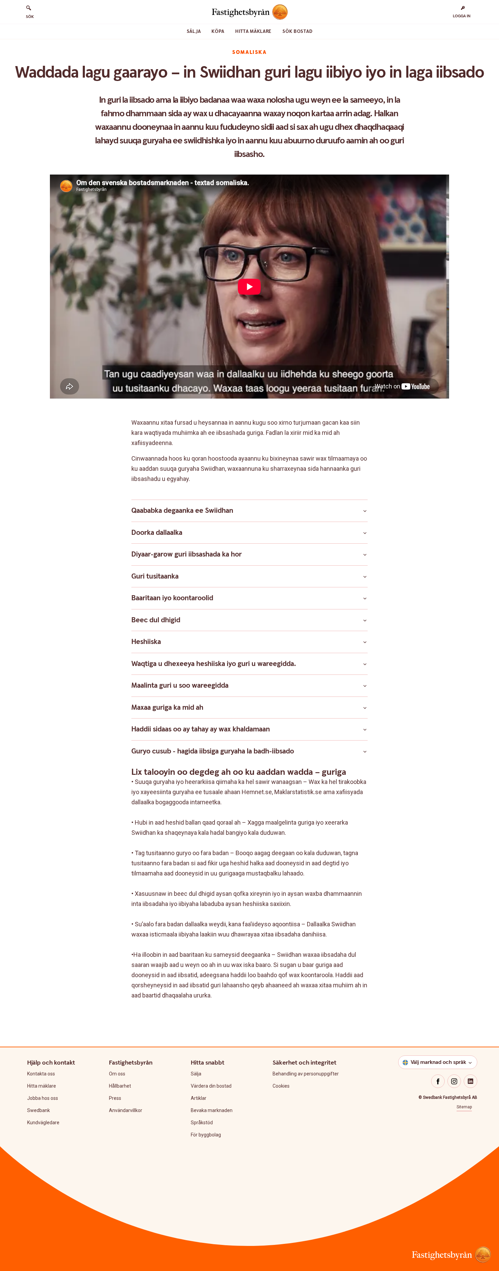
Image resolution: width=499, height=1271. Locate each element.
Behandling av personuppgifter (306, 1073)
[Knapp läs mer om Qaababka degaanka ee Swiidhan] (365, 510)
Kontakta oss (41, 1073)
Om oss (117, 1073)
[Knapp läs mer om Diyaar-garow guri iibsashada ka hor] (365, 554)
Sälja (194, 31)
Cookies (281, 1086)
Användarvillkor (125, 1110)
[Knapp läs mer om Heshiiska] (365, 642)
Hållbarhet (120, 1086)
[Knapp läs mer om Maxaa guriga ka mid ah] (365, 707)
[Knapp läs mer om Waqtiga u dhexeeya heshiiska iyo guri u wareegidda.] (365, 664)
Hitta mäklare (253, 31)
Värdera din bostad (211, 1086)
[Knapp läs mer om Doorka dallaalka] (365, 533)
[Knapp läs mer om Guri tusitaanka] (365, 576)
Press (115, 1098)
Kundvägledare (43, 1122)
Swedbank (38, 1110)
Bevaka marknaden (212, 1110)
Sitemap (464, 1107)
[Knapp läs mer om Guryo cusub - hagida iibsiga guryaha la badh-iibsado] (365, 751)
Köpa (217, 31)
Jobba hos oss (42, 1098)
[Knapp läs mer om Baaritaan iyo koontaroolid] (365, 598)
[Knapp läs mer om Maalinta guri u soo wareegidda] (365, 685)
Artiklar (198, 1098)
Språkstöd (202, 1122)
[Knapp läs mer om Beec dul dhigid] (365, 620)
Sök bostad (297, 31)
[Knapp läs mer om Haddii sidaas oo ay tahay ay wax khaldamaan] (365, 729)
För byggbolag (206, 1134)
